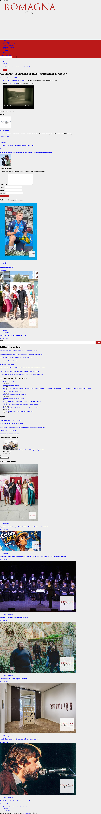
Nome (2, 187)
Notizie (5, 70)
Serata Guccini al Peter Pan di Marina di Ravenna (18, 801)
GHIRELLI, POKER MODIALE (11, 385)
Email (2, 190)
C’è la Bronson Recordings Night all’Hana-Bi (15, 679)
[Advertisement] (50, 28)
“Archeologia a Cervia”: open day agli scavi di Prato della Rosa (20, 404)
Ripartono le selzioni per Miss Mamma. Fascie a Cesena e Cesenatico (19, 351)
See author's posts (4, 136)
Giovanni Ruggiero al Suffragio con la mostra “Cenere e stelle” (20, 408)
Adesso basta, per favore (7, 364)
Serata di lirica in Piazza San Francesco (14, 617)
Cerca (1, 340)
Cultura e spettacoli (8, 45)
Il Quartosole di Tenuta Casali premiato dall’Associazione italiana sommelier (21, 374)
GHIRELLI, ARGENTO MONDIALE (12, 391)
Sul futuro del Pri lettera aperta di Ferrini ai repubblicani (16, 357)
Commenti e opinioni (9, 44)
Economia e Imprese (8, 47)
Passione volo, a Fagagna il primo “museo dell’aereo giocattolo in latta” (20, 371)
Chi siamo (5, 50)
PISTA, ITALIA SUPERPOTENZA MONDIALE (15, 395)
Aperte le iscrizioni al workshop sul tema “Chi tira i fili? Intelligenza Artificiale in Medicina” (33, 557)
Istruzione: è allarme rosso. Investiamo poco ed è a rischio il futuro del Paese (21, 354)
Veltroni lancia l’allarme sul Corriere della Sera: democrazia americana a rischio (22, 368)
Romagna (5, 553)
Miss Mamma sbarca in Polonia (8, 361)
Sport (4, 52)
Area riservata (6, 810)
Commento (4, 184)
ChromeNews (26, 813)
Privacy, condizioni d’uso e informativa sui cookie (15, 807)
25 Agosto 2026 (4, 530)
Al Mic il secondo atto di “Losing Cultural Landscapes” (18, 411)
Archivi (2, 456)
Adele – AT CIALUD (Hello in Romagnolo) (14, 80)
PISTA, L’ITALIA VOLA (9, 382)
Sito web (2, 193)
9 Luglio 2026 (3, 270)
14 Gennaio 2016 (12, 78)
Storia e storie (7, 49)
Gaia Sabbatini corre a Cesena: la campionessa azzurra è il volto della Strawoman (23, 427)
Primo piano (6, 42)
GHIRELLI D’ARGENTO (8, 267)
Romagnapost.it (4, 78)
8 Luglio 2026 (3, 338)
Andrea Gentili (13, 83)
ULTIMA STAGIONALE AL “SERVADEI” (13, 398)
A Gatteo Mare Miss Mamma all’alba (13, 335)
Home (4, 40)
